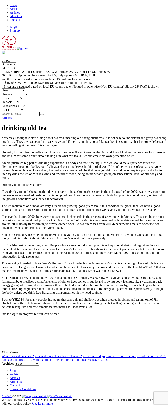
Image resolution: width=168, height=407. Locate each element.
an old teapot (145, 356)
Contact (15, 20)
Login (14, 27)
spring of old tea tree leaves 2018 (86, 359)
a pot (45, 359)
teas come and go (94, 356)
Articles (15, 12)
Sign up (15, 30)
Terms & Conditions (23, 389)
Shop (13, 5)
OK (34, 403)
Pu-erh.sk (7, 396)
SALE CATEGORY (35, 68)
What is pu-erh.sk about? (18, 356)
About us (16, 16)
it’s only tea (56, 359)
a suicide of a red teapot (121, 356)
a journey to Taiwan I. (27, 359)
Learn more (45, 403)
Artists (14, 8)
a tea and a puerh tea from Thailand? (58, 356)
